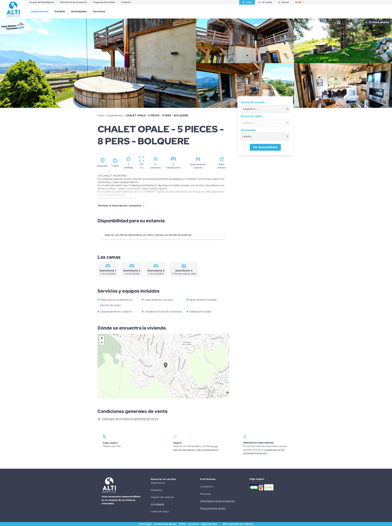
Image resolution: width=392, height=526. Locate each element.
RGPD (182, 524)
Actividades (79, 11)
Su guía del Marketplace (41, 2)
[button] (165, 368)
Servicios (99, 11)
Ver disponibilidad (265, 147)
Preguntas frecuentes (104, 2)
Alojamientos (40, 11)
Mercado (205, 493)
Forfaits (60, 11)
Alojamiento (158, 482)
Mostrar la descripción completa (119, 205)
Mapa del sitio (209, 524)
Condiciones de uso (165, 524)
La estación (206, 486)
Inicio (100, 115)
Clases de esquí (160, 511)
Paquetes (156, 490)
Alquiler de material (162, 497)
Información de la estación (73, 2)
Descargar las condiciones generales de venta (130, 418)
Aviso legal (145, 524)
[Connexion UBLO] (3, 524)
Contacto (126, 2)
